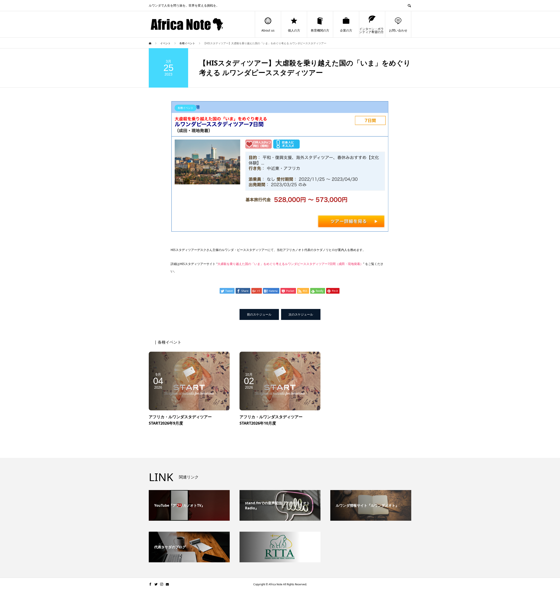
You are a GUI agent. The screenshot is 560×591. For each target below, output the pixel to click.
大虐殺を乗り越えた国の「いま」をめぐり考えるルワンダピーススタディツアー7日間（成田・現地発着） (290, 264)
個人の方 (294, 30)
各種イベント (185, 108)
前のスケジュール (259, 314)
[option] (280, 167)
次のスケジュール (301, 314)
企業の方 (346, 30)
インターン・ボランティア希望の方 (371, 30)
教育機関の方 (320, 30)
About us (268, 30)
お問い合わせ (398, 30)
